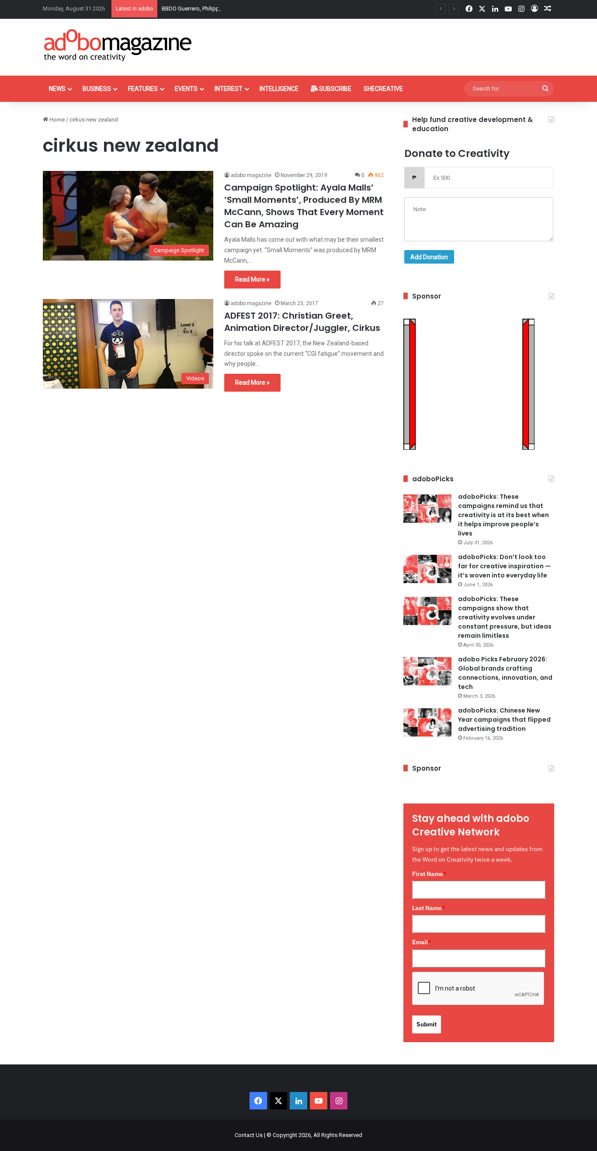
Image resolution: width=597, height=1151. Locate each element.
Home (56, 119)
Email (421, 942)
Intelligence (279, 88)
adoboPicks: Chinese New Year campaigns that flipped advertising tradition (504, 719)
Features (143, 88)
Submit (427, 1024)
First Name (429, 874)
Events (186, 88)
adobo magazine (251, 175)
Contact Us (249, 1135)
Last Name (428, 908)
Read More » (252, 279)
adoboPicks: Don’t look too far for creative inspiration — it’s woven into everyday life (504, 566)
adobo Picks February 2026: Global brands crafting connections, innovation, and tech (505, 673)
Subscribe (334, 88)
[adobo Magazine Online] (118, 45)
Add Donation (429, 257)
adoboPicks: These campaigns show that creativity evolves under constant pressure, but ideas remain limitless (505, 617)
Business (97, 88)
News (57, 88)
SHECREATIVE (383, 88)
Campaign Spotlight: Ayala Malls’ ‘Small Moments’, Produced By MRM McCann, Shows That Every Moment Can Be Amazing (304, 205)
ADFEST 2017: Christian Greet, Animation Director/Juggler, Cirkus (302, 321)
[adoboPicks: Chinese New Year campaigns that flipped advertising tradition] (427, 722)
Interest (229, 88)
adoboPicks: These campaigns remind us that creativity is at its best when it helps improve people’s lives (503, 515)
